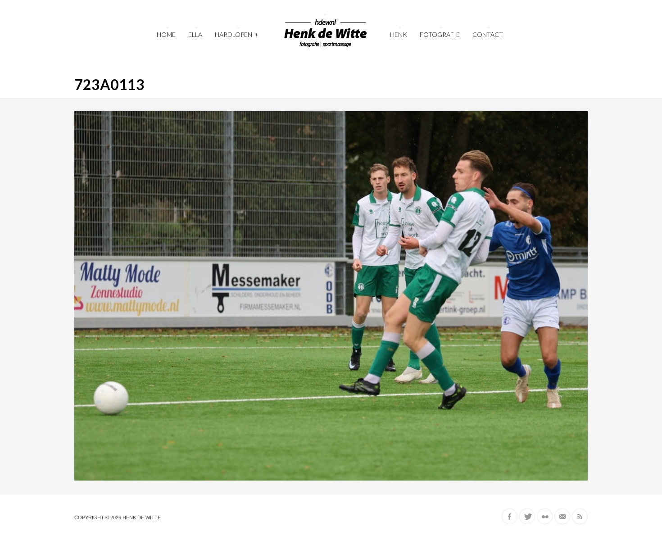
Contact (487, 34)
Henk (398, 34)
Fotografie (440, 34)
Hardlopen (236, 34)
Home (166, 34)
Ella (195, 34)
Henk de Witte (141, 517)
